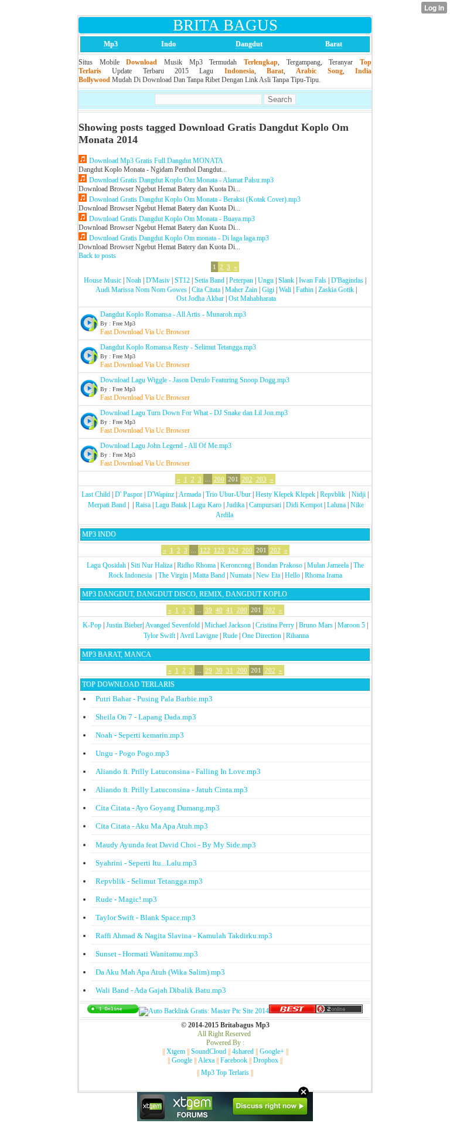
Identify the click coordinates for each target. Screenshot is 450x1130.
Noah (133, 280)
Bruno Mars (316, 625)
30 (219, 670)
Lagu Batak (171, 505)
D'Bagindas (347, 280)
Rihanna (297, 636)
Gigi (268, 290)
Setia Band (209, 280)
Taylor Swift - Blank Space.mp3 (146, 917)
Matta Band (209, 575)
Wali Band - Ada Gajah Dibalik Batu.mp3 (161, 990)
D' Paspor (128, 494)
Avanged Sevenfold (172, 625)
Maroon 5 (351, 625)
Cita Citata (206, 290)
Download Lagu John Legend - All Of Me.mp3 (165, 446)
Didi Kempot (304, 505)
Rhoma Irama (323, 575)
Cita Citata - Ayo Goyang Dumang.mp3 (158, 807)
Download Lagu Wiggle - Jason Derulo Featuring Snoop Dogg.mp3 (194, 380)
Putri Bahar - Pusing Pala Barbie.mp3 (154, 698)
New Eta (268, 575)
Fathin (304, 290)
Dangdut (249, 44)
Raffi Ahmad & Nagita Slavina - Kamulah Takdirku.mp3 (184, 935)
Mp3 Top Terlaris (225, 1072)
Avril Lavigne (199, 636)
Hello (292, 575)
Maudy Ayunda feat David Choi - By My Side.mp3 (176, 844)
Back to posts (97, 256)
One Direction (261, 636)
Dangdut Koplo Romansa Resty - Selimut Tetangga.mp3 (178, 347)
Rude (230, 636)
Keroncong (235, 565)
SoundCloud (208, 1051)
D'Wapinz (160, 494)
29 (208, 670)
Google (182, 1060)
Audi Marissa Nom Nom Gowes (141, 290)
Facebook (233, 1060)
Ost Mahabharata (252, 298)
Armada (190, 494)
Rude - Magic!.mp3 (126, 899)
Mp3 (111, 44)
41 (229, 609)
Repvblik (332, 494)
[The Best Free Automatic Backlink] (292, 1011)
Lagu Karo (206, 505)
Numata (240, 575)
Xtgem (175, 1051)
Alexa (206, 1060)
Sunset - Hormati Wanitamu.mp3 (147, 953)
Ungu (266, 280)
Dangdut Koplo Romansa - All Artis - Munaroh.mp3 (173, 314)
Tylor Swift (159, 636)
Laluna (336, 505)
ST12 (182, 280)
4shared (243, 1051)
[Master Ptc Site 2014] (204, 1011)
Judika (235, 505)
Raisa (143, 505)
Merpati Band (107, 505)
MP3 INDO (99, 534)
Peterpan (241, 280)
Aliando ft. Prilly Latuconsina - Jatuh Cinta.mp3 (172, 789)
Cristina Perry (274, 625)
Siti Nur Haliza (151, 565)
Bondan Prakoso (279, 565)
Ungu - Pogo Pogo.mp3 (132, 753)
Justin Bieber (124, 625)
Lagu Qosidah (106, 565)
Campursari (265, 505)
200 (219, 479)
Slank (286, 280)
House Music (102, 280)
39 (208, 609)
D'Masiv (158, 280)
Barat (333, 44)
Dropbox (265, 1060)
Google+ (272, 1051)
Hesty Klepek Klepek (285, 494)
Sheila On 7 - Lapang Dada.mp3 (146, 716)
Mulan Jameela (328, 565)
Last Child (95, 494)
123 (219, 550)
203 (261, 479)
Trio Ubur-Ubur (228, 494)
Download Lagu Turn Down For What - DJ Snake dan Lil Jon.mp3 (194, 413)
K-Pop (92, 625)
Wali (285, 290)
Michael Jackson (227, 625)
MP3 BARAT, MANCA (116, 654)
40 (219, 609)
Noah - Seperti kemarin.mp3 (140, 735)
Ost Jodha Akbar (200, 298)
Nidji (359, 494)
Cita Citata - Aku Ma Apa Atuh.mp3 (152, 826)
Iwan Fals (312, 280)
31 (229, 670)
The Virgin (173, 575)
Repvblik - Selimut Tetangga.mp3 (149, 881)
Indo (168, 44)
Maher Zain (241, 290)
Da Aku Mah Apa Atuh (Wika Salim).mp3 (160, 972)
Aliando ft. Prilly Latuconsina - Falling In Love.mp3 (178, 771)
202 (247, 479)
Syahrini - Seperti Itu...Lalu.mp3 (146, 862)
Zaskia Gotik (336, 290)
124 (233, 550)
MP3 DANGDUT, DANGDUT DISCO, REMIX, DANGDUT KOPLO (184, 594)
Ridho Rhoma (196, 565)
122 (205, 550)
